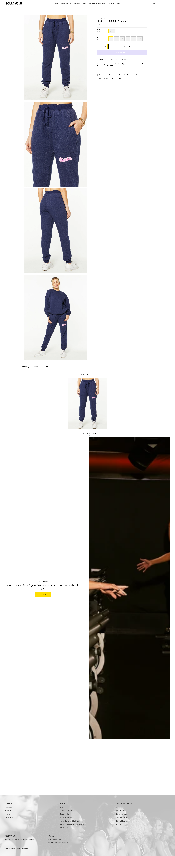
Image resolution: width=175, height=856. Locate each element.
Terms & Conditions (66, 810)
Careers (7, 814)
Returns (118, 824)
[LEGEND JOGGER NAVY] (87, 403)
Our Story (8, 810)
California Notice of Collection (70, 821)
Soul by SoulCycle (102, 18)
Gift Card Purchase (122, 817)
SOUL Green (9, 807)
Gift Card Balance (121, 821)
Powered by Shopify (22, 848)
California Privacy (66, 817)
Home (98, 16)
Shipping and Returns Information (35, 367)
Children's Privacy (66, 828)
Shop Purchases (121, 810)
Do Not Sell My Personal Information (72, 824)
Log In (118, 807)
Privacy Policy (64, 814)
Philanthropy (9, 817)
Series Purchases (121, 814)
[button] (56, 3)
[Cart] (169, 3)
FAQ (61, 807)
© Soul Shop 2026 (10, 848)
